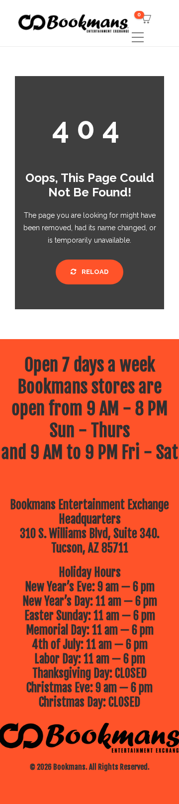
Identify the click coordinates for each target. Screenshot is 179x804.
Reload (94, 271)
